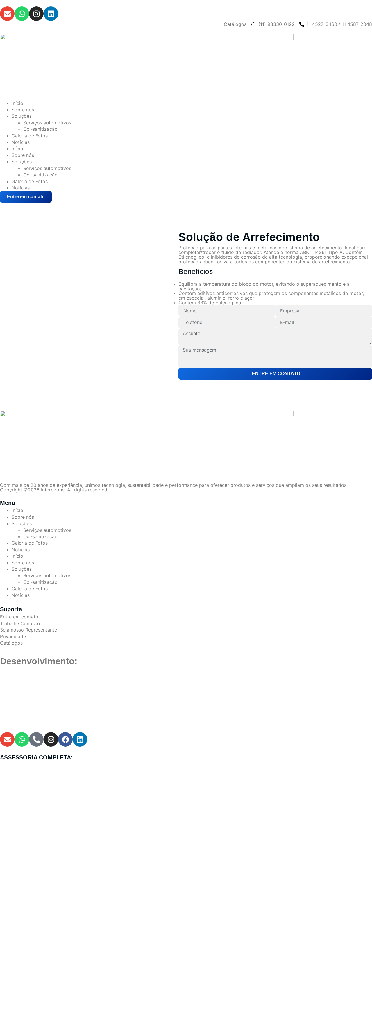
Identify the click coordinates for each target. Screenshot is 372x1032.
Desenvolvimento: (38, 661)
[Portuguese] (10, 205)
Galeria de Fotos (30, 136)
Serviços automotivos (47, 123)
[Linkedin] (51, 13)
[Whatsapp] (22, 13)
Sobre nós (23, 109)
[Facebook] (65, 739)
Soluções (22, 116)
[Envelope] (7, 13)
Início (17, 103)
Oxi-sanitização (40, 129)
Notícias (21, 142)
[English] (3, 205)
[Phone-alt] (36, 739)
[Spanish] (17, 205)
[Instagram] (36, 13)
